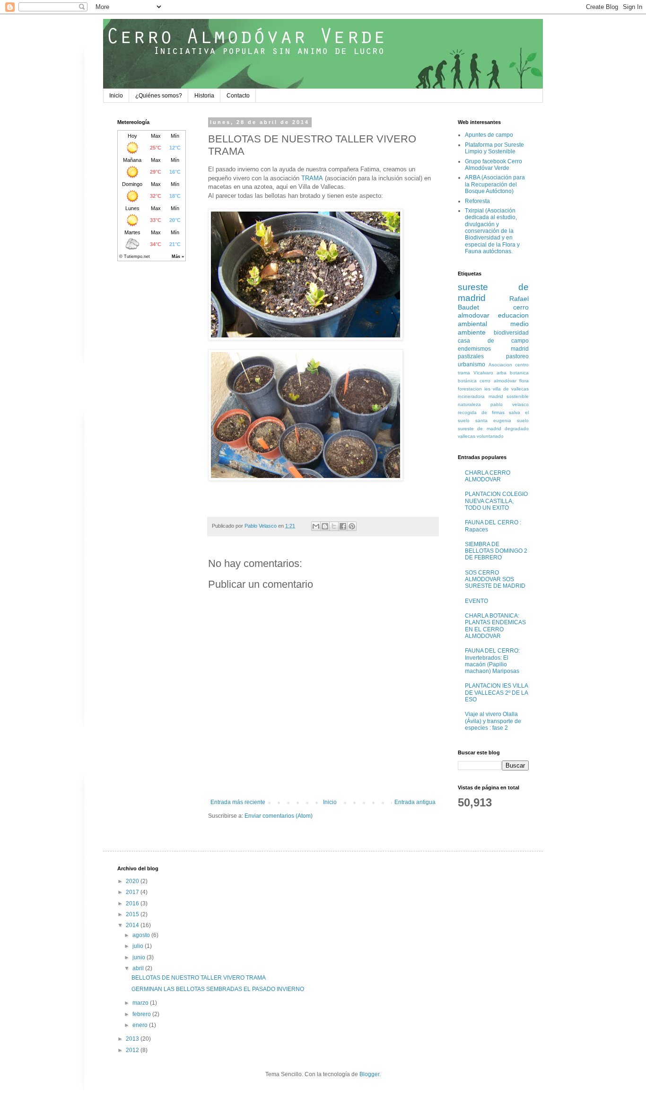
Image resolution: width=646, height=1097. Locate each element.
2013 (133, 1038)
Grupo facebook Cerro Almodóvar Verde (493, 164)
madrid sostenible (509, 396)
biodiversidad (511, 332)
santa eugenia (493, 420)
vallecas (466, 436)
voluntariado (490, 436)
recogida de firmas (481, 412)
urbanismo (471, 364)
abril (138, 968)
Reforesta (477, 201)
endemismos (474, 348)
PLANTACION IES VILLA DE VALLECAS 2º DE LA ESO (496, 692)
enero (140, 1025)
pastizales (471, 356)
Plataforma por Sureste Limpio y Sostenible (494, 148)
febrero (142, 1014)
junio (139, 957)
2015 (133, 914)
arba (501, 372)
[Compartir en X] (334, 526)
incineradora (471, 396)
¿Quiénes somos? (158, 95)
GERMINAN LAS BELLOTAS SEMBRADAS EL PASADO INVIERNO (217, 989)
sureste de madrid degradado (493, 428)
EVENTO (476, 601)
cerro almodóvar (498, 380)
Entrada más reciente (237, 802)
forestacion (470, 388)
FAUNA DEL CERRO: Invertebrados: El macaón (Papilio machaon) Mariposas (492, 660)
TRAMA (312, 178)
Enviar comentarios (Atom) (278, 816)
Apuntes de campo (489, 135)
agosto (141, 935)
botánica (467, 380)
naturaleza (469, 404)
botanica (519, 372)
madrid (520, 348)
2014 (133, 925)
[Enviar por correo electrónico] (316, 526)
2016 (133, 903)
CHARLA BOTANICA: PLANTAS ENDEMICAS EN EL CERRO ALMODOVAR (495, 625)
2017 (133, 892)
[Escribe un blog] (325, 526)
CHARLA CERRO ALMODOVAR (487, 476)
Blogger (369, 1074)
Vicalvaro (483, 372)
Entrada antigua (415, 802)
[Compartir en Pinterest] (352, 526)
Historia (204, 95)
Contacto (238, 95)
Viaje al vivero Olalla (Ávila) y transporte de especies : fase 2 (493, 721)
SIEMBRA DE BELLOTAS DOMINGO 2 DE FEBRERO (496, 551)
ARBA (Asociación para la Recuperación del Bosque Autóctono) (495, 184)
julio (138, 946)
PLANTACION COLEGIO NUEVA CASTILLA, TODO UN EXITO (496, 501)
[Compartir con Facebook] (343, 526)
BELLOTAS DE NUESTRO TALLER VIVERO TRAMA (198, 977)
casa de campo (493, 340)
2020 (133, 881)
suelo (523, 420)
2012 (133, 1050)
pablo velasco (509, 404)
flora (524, 380)
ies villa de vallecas (506, 388)
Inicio (116, 95)
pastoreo (517, 356)
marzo (141, 1003)
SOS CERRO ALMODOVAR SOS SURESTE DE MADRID (495, 579)
